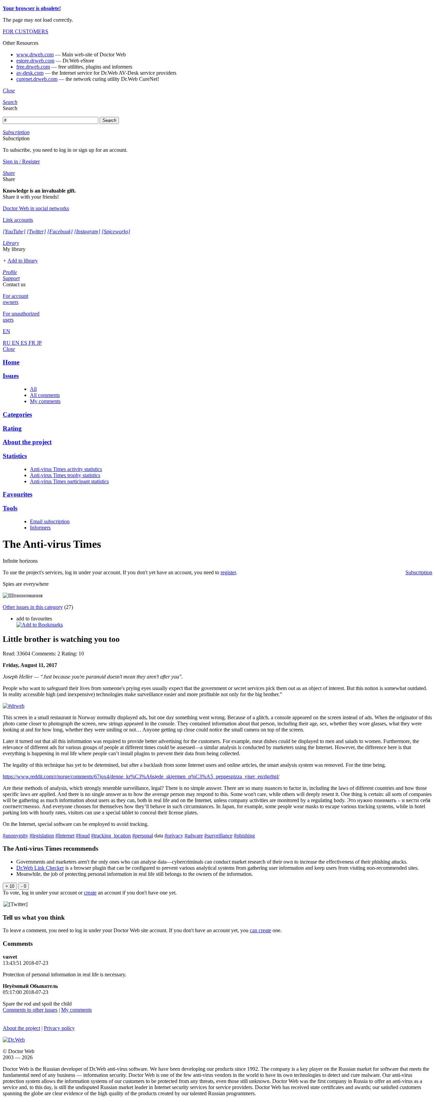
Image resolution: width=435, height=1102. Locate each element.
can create (260, 930)
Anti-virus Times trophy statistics (65, 475)
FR (33, 343)
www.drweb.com (35, 54)
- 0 (23, 886)
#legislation (42, 835)
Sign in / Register (21, 161)
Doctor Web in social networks (36, 208)
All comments (45, 395)
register (228, 572)
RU (7, 343)
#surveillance (218, 835)
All (33, 389)
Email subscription (50, 521)
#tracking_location (111, 835)
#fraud (83, 835)
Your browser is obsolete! (32, 8)
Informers (40, 527)
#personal (142, 835)
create (90, 893)
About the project (21, 1028)
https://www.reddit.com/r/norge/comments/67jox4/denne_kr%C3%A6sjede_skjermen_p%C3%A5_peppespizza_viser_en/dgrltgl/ (141, 776)
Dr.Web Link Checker (40, 868)
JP (39, 343)
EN (16, 343)
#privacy (173, 835)
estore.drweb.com (35, 61)
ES (25, 343)
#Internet (64, 835)
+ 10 (9, 886)
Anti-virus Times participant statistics (69, 481)
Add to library (22, 261)
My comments (45, 401)
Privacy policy (59, 1028)
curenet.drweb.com (36, 79)
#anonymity (15, 835)
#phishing (244, 835)
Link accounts (18, 220)
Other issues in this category (33, 607)
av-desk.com (30, 73)
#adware (194, 835)
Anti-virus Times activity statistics (66, 469)
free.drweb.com (33, 67)
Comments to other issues (30, 1010)
